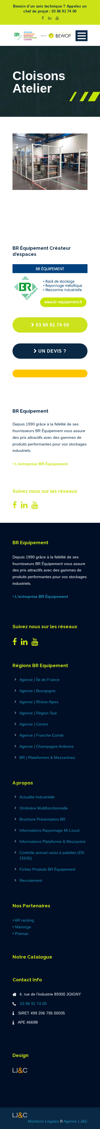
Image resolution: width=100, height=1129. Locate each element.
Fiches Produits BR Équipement (47, 869)
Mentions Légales (43, 1121)
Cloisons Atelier (44, 203)
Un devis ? (52, 351)
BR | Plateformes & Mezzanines (47, 757)
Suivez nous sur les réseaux (44, 491)
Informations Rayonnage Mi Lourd (49, 830)
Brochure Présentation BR (42, 819)
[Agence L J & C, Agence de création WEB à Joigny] (20, 1070)
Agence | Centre (33, 724)
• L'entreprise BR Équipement (40, 464)
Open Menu (82, 35)
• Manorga (21, 927)
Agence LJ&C (76, 1121)
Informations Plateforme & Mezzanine (52, 841)
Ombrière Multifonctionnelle (43, 808)
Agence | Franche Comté (41, 735)
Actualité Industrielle (37, 797)
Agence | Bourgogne (37, 691)
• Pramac (20, 933)
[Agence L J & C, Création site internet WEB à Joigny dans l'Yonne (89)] (20, 1114)
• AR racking (23, 920)
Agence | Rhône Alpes (38, 702)
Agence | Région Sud (38, 713)
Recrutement (30, 880)
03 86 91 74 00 (52, 325)
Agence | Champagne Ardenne (46, 746)
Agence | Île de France (39, 679)
